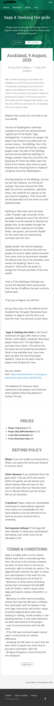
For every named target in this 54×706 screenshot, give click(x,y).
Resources (17, 7)
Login (50, 2)
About (28, 7)
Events (6, 7)
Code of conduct (21, 695)
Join (36, 7)
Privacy (34, 695)
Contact (8, 695)
